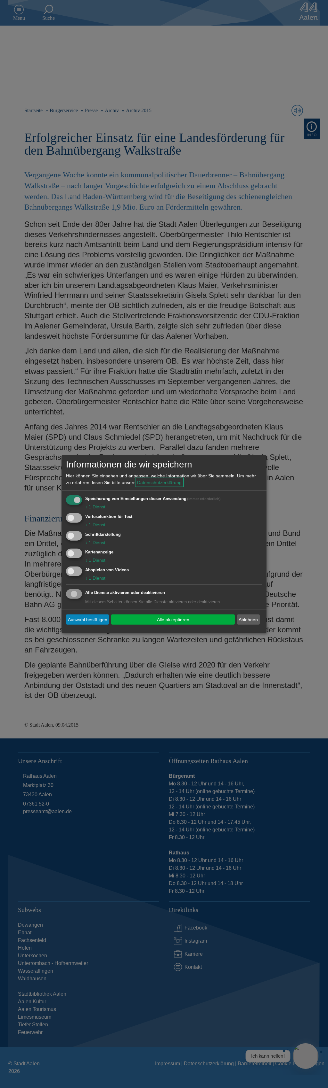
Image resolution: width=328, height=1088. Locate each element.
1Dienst (95, 506)
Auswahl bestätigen (87, 619)
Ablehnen (248, 619)
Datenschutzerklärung (159, 482)
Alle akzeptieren (173, 619)
